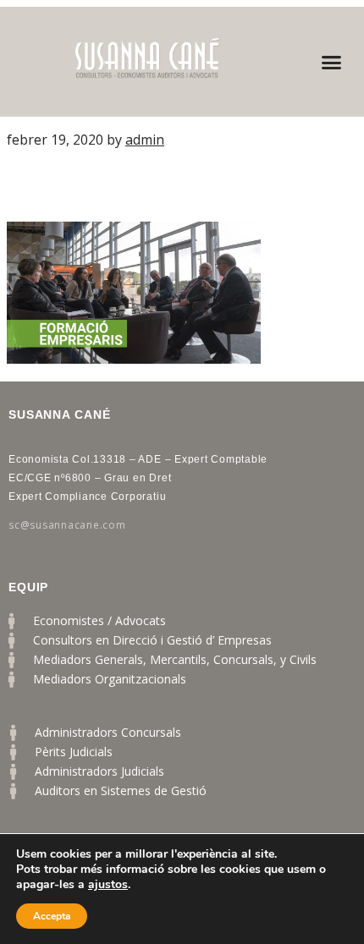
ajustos (108, 884)
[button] (332, 62)
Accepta (51, 916)
